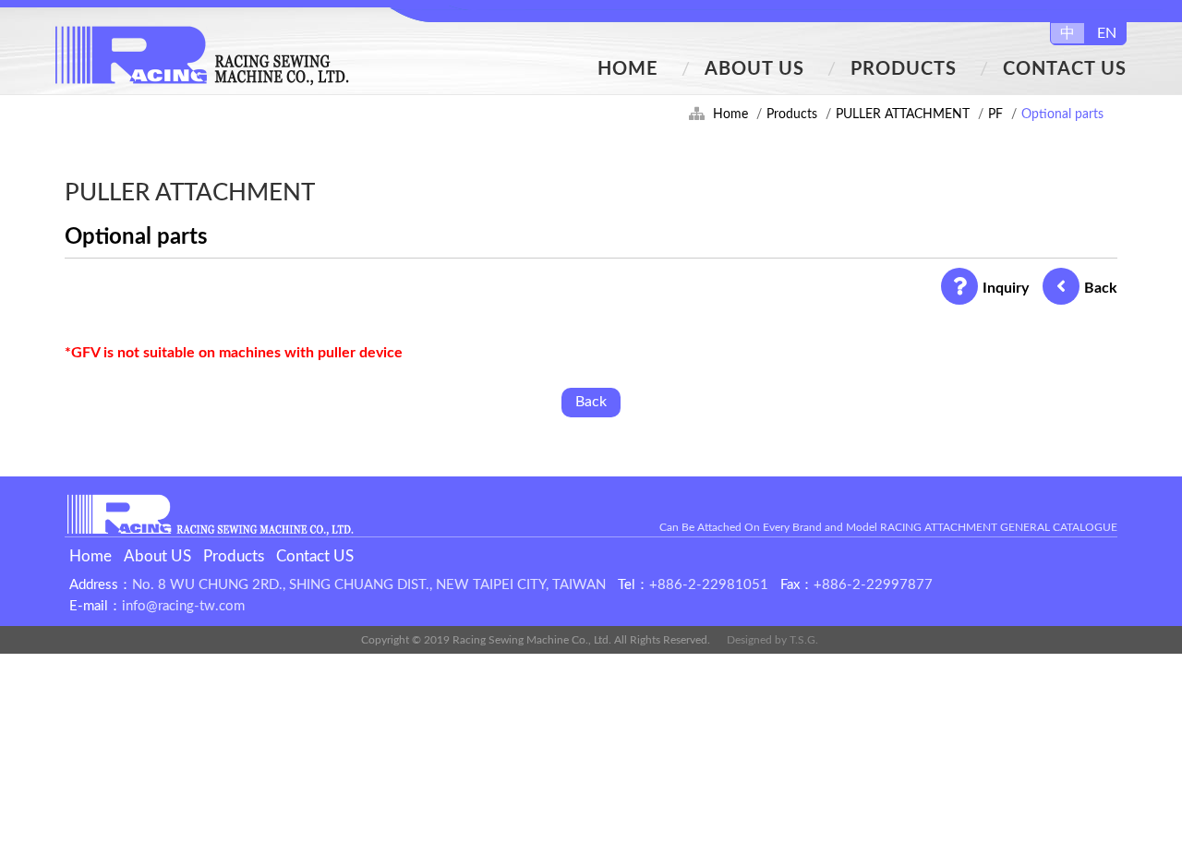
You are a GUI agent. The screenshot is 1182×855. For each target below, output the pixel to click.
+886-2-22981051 (708, 585)
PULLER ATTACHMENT (903, 114)
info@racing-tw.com (183, 606)
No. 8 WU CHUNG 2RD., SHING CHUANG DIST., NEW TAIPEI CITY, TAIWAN (369, 585)
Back (1100, 288)
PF (995, 114)
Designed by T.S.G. (772, 639)
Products (903, 69)
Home (627, 69)
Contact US (1065, 69)
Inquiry (1006, 288)
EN (1106, 33)
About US (754, 69)
